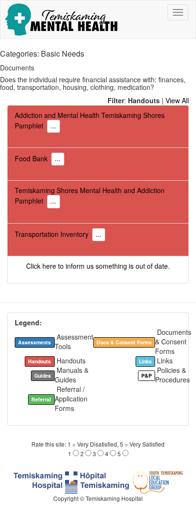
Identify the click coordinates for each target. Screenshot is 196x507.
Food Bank (31, 158)
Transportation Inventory (51, 234)
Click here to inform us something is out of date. (98, 266)
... (53, 126)
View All (177, 100)
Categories (18, 53)
